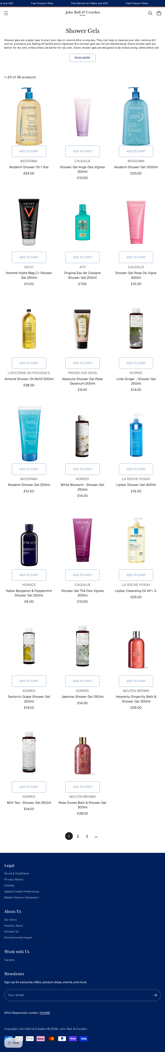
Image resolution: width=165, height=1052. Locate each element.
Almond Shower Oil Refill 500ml (29, 379)
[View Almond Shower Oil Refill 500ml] (28, 328)
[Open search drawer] (150, 13)
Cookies (9, 885)
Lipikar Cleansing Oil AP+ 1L (136, 591)
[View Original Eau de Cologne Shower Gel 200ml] (82, 222)
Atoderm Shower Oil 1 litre (29, 167)
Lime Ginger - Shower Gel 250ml (136, 381)
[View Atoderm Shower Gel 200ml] (28, 434)
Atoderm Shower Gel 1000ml (136, 167)
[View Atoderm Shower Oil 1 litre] (28, 116)
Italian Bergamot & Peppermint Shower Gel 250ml (29, 593)
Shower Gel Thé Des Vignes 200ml (82, 593)
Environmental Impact (18, 937)
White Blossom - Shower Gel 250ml (82, 487)
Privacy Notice (13, 879)
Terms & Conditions (16, 873)
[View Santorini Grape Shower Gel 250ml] (28, 646)
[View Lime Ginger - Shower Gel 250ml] (136, 328)
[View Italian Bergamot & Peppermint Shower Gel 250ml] (28, 540)
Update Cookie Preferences (21, 891)
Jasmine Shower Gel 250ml (82, 697)
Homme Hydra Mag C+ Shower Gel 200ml (29, 275)
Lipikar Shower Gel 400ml (136, 485)
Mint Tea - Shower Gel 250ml (29, 803)
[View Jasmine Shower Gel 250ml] (82, 646)
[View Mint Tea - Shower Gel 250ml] (28, 752)
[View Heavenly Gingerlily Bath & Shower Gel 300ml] (136, 646)
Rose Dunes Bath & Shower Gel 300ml (82, 805)
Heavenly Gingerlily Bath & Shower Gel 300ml (136, 699)
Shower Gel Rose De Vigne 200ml (136, 275)
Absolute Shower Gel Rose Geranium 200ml (82, 381)
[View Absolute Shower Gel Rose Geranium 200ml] (82, 328)
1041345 (45, 1013)
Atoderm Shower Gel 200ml (29, 485)
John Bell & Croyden (73, 1029)
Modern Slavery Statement (21, 897)
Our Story (10, 919)
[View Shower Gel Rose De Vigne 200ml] (136, 222)
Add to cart (29, 151)
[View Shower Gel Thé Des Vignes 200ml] (82, 540)
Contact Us (11, 931)
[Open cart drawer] (159, 13)
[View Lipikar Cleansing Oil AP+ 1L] (136, 540)
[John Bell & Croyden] (82, 13)
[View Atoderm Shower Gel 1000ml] (136, 116)
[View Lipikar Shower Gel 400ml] (136, 434)
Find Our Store (13, 925)
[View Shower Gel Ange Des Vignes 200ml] (82, 116)
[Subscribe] (155, 995)
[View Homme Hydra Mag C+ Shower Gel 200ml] (28, 222)
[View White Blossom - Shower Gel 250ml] (82, 434)
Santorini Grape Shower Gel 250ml (29, 699)
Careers (9, 960)
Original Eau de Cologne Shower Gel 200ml (82, 275)
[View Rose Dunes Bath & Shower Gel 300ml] (82, 752)
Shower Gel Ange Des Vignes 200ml (82, 169)
